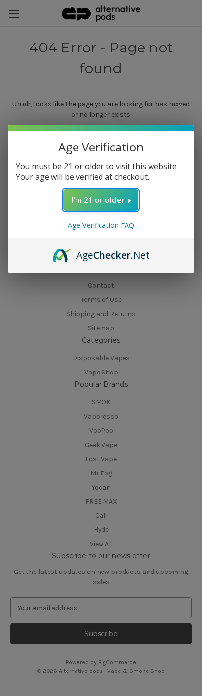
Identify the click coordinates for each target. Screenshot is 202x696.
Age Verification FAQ (101, 225)
